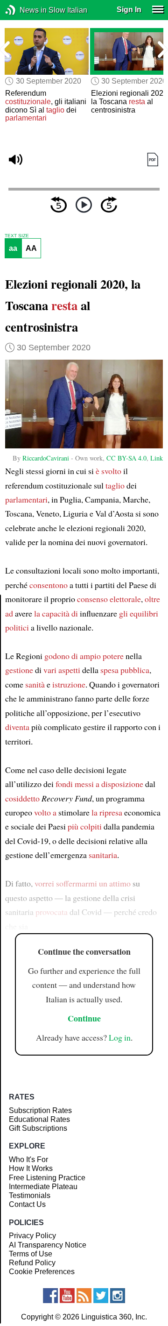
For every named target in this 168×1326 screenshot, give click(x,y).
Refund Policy (32, 1263)
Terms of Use (30, 1254)
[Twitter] (100, 1295)
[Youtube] (67, 1295)
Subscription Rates (40, 1110)
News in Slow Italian (24, 10)
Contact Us (27, 1204)
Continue (84, 1018)
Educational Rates (39, 1119)
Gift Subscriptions (38, 1128)
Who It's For (28, 1159)
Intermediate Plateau (43, 1187)
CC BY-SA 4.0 (126, 458)
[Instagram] (117, 1295)
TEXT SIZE (17, 236)
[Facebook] (50, 1295)
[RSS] (84, 1295)
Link (156, 458)
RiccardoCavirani (45, 458)
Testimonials (29, 1195)
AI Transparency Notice (47, 1245)
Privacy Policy (32, 1236)
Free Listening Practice (47, 1178)
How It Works (31, 1168)
